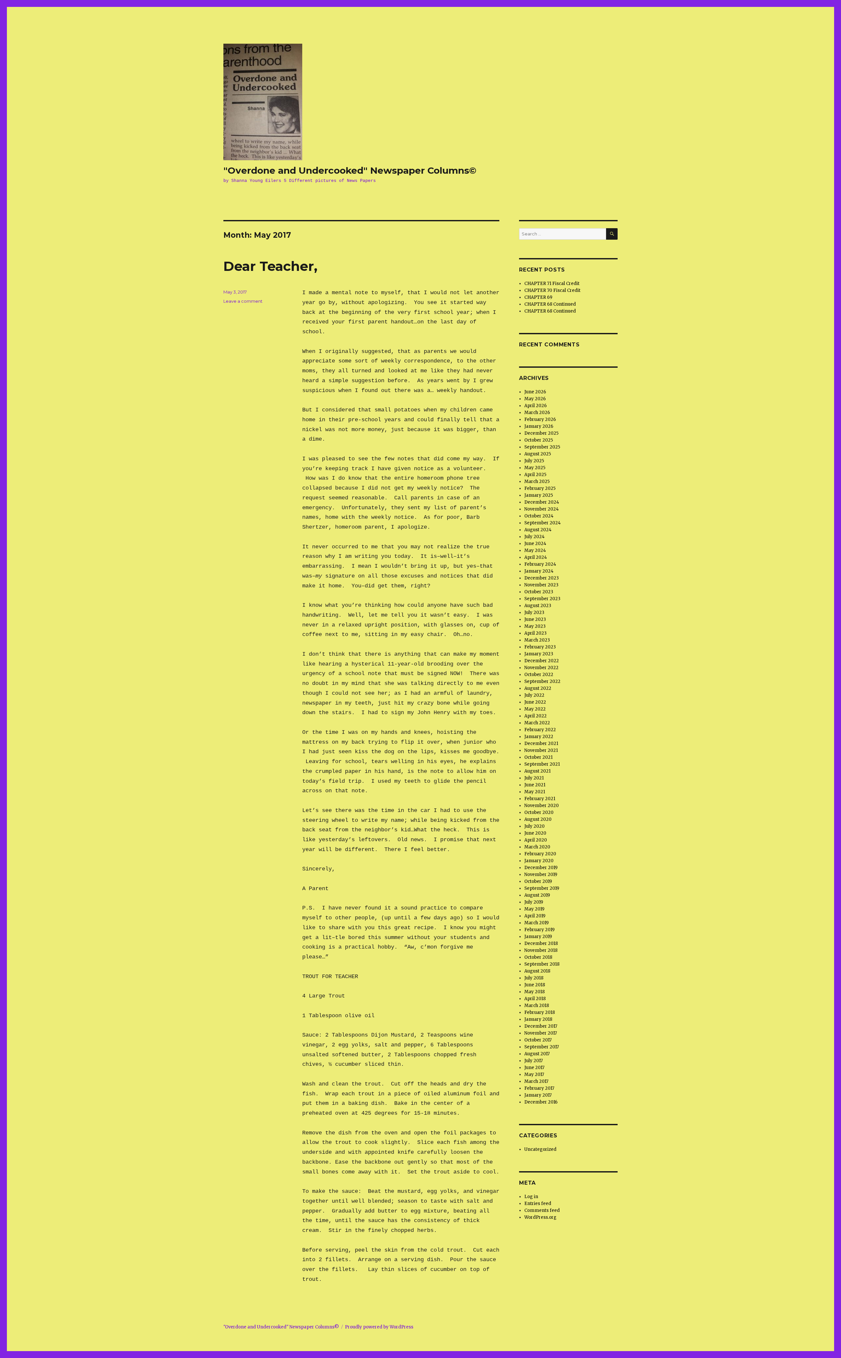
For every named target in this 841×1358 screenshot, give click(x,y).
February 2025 (540, 488)
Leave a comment (242, 301)
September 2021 (542, 764)
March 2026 (537, 412)
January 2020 (539, 861)
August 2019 (537, 895)
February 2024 (540, 564)
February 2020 (540, 854)
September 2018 (541, 964)
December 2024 (541, 502)
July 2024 (534, 536)
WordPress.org (540, 1217)
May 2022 (535, 709)
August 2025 (537, 454)
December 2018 (541, 943)
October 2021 (538, 757)
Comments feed (542, 1210)
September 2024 (542, 523)
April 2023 (535, 633)
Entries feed (537, 1203)
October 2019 (538, 881)
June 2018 (534, 985)
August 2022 (537, 688)
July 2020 (534, 826)
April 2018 (535, 998)
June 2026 (535, 392)
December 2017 (540, 1026)
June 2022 (535, 702)
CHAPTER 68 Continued (550, 304)
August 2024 (538, 530)
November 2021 (541, 750)
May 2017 (534, 1074)
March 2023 (537, 640)
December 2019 (540, 867)
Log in (531, 1196)
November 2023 (541, 585)
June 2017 (534, 1067)
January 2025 (538, 495)
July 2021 (534, 778)
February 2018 (539, 1012)
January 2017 (538, 1095)
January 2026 (538, 426)
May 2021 (534, 792)
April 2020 (535, 840)
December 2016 (540, 1102)
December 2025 (541, 433)
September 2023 (542, 599)
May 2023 (535, 626)
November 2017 (540, 1033)
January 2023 (538, 654)
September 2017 (541, 1047)
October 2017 (538, 1040)
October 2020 (539, 812)
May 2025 (534, 468)
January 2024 (539, 571)
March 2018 (536, 1005)
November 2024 (541, 509)
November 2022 (541, 667)
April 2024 (535, 557)
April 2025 (535, 474)
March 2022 (537, 723)
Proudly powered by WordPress (379, 1327)
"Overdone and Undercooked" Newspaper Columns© (349, 170)
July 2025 (534, 461)
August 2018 (537, 971)
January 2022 (538, 736)
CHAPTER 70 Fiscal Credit (552, 290)
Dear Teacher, (270, 266)
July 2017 (533, 1060)
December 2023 (541, 578)
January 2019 (538, 936)
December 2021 (541, 743)
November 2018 (540, 950)
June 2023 (535, 619)
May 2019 (534, 909)
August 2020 (538, 819)
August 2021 (537, 771)
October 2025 (538, 440)
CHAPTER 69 (538, 297)
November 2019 (540, 874)
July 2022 (534, 695)
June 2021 (534, 785)
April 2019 (534, 916)
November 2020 (541, 805)
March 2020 (537, 847)
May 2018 (534, 992)
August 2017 (537, 1054)
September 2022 (542, 681)
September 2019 (541, 888)
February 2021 (539, 798)
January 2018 (538, 1019)
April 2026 (535, 405)
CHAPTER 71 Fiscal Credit (552, 283)
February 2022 (540, 730)
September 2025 (542, 447)
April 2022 (535, 716)
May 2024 (535, 550)
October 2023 (538, 592)
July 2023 (534, 612)
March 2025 (537, 481)
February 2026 (540, 419)
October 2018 (538, 957)
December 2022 (541, 661)
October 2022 (538, 674)
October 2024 (539, 516)
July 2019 (533, 902)
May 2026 (535, 399)
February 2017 (539, 1088)
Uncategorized (540, 1149)
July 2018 (533, 978)
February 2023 (540, 647)
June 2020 (535, 833)
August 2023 (537, 605)
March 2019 (536, 923)
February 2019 (539, 929)
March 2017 (536, 1081)
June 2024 (535, 543)
